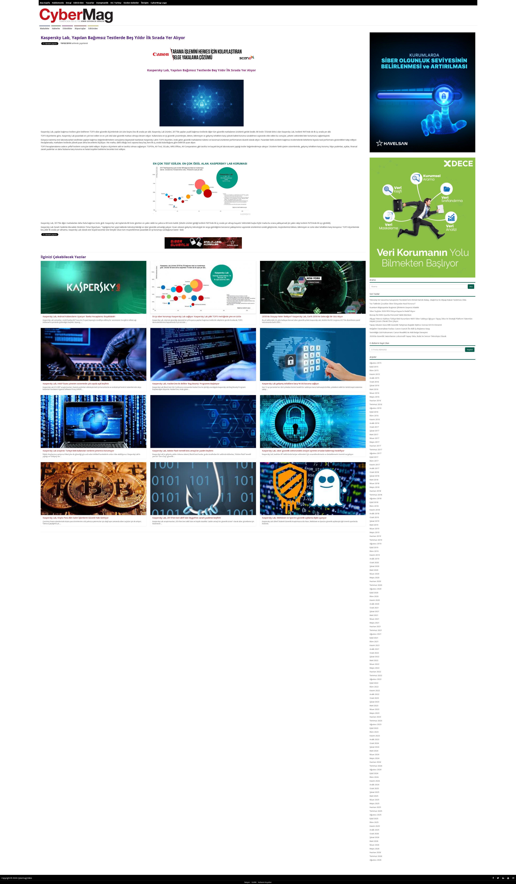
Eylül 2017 (374, 457)
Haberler (56, 28)
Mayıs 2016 (374, 397)
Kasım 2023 (375, 735)
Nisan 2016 (374, 393)
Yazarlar (90, 2)
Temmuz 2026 (376, 856)
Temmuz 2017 (376, 449)
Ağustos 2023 (375, 724)
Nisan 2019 (374, 528)
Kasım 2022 (375, 690)
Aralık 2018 (374, 513)
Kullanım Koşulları (265, 882)
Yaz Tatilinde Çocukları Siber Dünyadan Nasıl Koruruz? (392, 303)
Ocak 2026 (374, 833)
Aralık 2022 (374, 694)
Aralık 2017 (374, 468)
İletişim (144, 2)
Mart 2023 (374, 705)
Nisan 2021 (374, 619)
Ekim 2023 (374, 732)
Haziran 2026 (375, 852)
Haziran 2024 (375, 762)
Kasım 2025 (375, 826)
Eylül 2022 (374, 683)
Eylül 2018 (374, 502)
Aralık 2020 (374, 604)
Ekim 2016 (374, 415)
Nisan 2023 (374, 709)
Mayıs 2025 (374, 803)
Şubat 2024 (374, 747)
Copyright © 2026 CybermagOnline (16, 878)
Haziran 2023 (375, 717)
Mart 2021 (374, 615)
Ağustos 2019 (375, 543)
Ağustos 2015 (375, 363)
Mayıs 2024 (374, 758)
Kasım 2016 (375, 419)
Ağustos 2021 (375, 634)
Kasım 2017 (375, 464)
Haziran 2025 (375, 807)
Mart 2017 (374, 434)
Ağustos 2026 (375, 860)
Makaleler (44, 28)
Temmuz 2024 (376, 766)
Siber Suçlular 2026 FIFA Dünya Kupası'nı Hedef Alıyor (392, 311)
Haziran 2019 (375, 536)
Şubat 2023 (374, 702)
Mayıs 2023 (374, 713)
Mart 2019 (374, 525)
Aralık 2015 (374, 378)
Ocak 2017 (374, 427)
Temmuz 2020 (376, 585)
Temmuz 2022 (376, 675)
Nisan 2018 (374, 483)
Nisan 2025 (374, 799)
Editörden (79, 2)
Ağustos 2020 (375, 589)
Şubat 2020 (374, 566)
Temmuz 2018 (376, 495)
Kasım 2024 (375, 781)
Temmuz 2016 (376, 404)
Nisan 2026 (374, 845)
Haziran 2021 (375, 626)
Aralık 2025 (374, 830)
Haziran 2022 (375, 671)
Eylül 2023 (374, 728)
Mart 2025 (374, 796)
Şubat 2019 (374, 521)
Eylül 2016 (374, 412)
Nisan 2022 (374, 664)
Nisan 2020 (374, 574)
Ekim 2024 (374, 777)
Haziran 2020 (375, 581)
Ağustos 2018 (375, 498)
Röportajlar (80, 28)
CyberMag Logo (159, 2)
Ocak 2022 (374, 653)
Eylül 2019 (374, 547)
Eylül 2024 (374, 773)
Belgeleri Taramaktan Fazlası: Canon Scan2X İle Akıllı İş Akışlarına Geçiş (400, 328)
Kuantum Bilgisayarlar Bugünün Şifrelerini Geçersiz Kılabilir (394, 307)
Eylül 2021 (374, 638)
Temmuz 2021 (376, 630)
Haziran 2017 (375, 446)
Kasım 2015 (375, 374)
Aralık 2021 (374, 649)
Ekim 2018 (374, 506)
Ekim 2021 (374, 641)
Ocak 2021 (374, 607)
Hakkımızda (58, 2)
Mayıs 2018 (374, 487)
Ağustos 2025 (375, 815)
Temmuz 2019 (376, 540)
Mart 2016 (374, 389)
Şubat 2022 (374, 656)
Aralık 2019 (374, 559)
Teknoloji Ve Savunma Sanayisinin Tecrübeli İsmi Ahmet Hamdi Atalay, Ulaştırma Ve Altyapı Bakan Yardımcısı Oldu (418, 300)
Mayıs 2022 (374, 668)
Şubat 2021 (374, 611)
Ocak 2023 (374, 698)
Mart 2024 (374, 751)
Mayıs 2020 (374, 577)
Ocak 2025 (374, 788)
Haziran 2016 (375, 400)
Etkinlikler (67, 28)
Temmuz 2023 (376, 720)
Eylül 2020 (374, 592)
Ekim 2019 (374, 551)
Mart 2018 (374, 479)
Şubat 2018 (374, 476)
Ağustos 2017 (375, 453)
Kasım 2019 (375, 555)
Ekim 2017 (374, 461)
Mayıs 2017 (374, 442)
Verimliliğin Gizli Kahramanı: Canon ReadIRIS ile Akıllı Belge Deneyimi (399, 332)
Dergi (68, 2)
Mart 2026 (374, 841)
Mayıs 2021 (374, 623)
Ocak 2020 (374, 562)
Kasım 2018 (375, 510)
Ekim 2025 (374, 822)
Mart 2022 (374, 660)
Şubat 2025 (374, 792)
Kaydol (470, 349)
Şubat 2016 (374, 385)
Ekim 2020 (374, 596)
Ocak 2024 (374, 743)
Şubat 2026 (374, 837)
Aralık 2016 (374, 423)
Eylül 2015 (374, 366)
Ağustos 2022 (375, 679)
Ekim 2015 (374, 370)
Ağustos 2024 (375, 769)
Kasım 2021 (375, 645)
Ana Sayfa (45, 2)
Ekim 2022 (374, 687)
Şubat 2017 (374, 430)
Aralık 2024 (374, 784)
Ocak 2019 (374, 517)
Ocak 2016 (374, 382)
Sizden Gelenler (131, 2)
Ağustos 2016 (375, 408)
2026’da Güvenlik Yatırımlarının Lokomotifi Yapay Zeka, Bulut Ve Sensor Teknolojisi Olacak (408, 336)
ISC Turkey (115, 2)
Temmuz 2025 (376, 811)
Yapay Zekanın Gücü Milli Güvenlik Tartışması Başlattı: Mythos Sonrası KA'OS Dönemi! (406, 325)
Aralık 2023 (374, 739)
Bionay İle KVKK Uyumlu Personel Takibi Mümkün (390, 315)
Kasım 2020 (375, 600)
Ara (471, 286)
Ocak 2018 (374, 472)
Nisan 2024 (374, 754)
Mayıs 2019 (374, 532)
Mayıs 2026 (374, 848)
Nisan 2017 (374, 438)
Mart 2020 (374, 570)
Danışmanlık (102, 2)
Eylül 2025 (374, 818)
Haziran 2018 (375, 491)
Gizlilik (254, 882)
